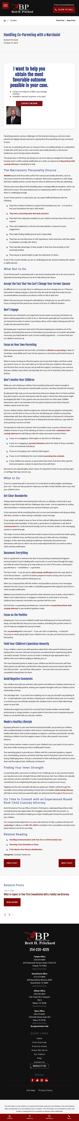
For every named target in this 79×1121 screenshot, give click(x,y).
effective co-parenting (56, 350)
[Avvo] (37, 1080)
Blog (39, 1058)
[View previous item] (5, 914)
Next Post (67, 863)
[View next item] (9, 914)
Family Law (26, 855)
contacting (8, 825)
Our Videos (39, 1054)
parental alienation (37, 443)
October (13, 20)
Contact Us (39, 1062)
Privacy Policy (46, 1090)
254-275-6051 (39, 1014)
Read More (12, 902)
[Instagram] (42, 1080)
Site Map (31, 1090)
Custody (17, 855)
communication (10, 526)
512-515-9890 (39, 977)
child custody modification (42, 572)
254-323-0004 (39, 960)
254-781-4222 (31, 825)
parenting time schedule (54, 456)
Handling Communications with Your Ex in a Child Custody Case (35, 840)
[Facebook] (32, 1080)
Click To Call (65, 10)
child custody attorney (64, 790)
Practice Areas (39, 1046)
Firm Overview (40, 1042)
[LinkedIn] (47, 1080)
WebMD (7, 176)
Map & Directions (39, 969)
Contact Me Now (29, 103)
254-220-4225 (39, 950)
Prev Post (12, 863)
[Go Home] (6, 21)
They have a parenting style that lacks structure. (29, 214)
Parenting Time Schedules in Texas (23, 845)
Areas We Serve (39, 1050)
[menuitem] (39, 1038)
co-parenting (13, 631)
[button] (5, 5)
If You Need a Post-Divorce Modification (25, 849)
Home (39, 1038)
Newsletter (39, 1066)
